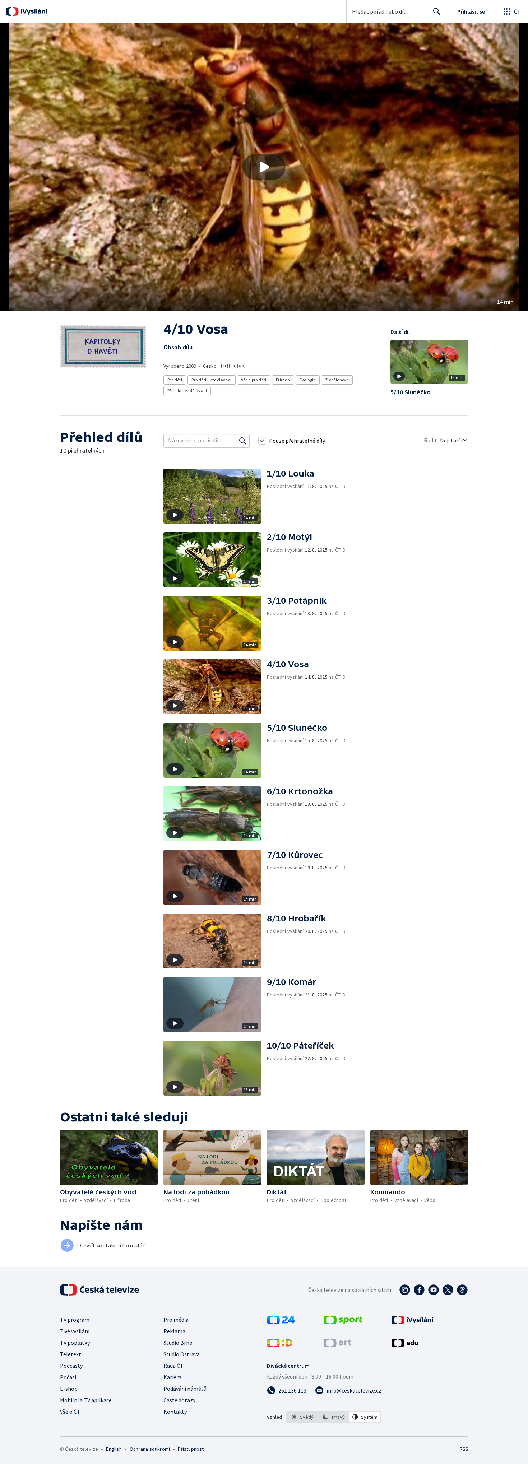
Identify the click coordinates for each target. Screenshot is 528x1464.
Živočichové (337, 379)
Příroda (283, 379)
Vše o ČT (70, 1411)
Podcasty (71, 1365)
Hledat (437, 11)
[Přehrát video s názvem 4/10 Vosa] (264, 167)
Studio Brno (178, 1342)
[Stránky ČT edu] (405, 1345)
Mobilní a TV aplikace (86, 1400)
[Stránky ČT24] (281, 1322)
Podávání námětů (185, 1388)
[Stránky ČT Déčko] (279, 1345)
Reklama (174, 1331)
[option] (302, 1417)
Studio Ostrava (181, 1354)
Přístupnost (191, 1449)
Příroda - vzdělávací (187, 390)
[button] (264, 167)
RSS (464, 1449)
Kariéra (172, 1377)
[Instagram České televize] (405, 1290)
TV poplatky (75, 1342)
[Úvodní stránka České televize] (100, 1290)
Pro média (176, 1319)
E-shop (69, 1388)
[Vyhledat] (242, 440)
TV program (74, 1319)
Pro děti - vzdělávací (211, 379)
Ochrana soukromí (150, 1449)
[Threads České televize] (462, 1290)
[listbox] (333, 1417)
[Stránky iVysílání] (413, 1322)
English (113, 1449)
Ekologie (308, 379)
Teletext (70, 1354)
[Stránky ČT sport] (343, 1322)
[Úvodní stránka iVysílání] (33, 11)
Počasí (68, 1377)
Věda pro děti (254, 379)
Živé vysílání (74, 1331)
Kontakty (175, 1411)
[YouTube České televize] (433, 1290)
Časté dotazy (179, 1400)
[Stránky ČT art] (337, 1345)
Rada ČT (173, 1365)
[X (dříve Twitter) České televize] (448, 1290)
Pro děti (174, 379)
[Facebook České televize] (419, 1290)
